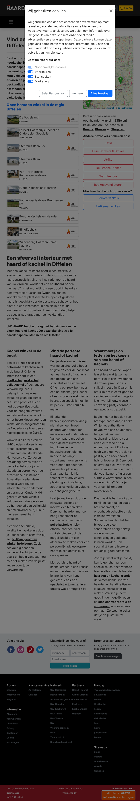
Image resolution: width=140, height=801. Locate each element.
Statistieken (43, 76)
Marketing (42, 81)
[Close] (111, 11)
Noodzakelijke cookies (50, 67)
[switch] (30, 71)
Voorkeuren (43, 72)
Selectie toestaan (53, 93)
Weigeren (78, 93)
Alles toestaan (100, 93)
